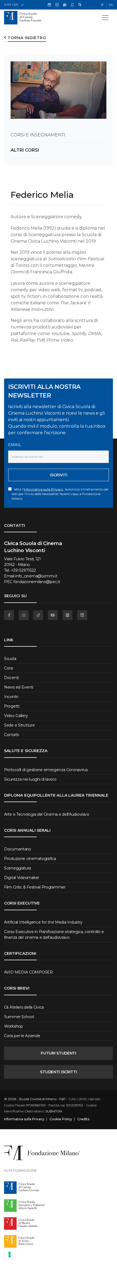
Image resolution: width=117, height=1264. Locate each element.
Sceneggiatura (17, 868)
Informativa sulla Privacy (43, 489)
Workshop (13, 1026)
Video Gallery (16, 715)
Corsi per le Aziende (22, 1035)
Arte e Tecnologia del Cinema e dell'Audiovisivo (46, 814)
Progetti (12, 706)
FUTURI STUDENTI (58, 1053)
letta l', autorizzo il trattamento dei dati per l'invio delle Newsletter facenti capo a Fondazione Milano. (60, 493)
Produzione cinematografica (30, 858)
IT (102, 5)
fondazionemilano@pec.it (36, 581)
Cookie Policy (61, 1119)
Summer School (19, 1016)
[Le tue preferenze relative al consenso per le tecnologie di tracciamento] (9, 1254)
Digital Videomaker (21, 877)
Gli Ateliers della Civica (24, 1007)
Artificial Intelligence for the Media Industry (43, 922)
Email (14, 444)
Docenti (11, 677)
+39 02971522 (23, 570)
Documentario (17, 849)
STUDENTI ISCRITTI (58, 1071)
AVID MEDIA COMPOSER (28, 972)
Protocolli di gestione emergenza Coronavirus (46, 769)
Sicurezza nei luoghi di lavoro (30, 779)
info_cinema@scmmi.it (36, 576)
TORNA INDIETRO (27, 37)
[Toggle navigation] (105, 17)
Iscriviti (58, 475)
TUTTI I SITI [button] (11, 4)
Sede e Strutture (19, 725)
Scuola (10, 658)
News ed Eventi (18, 687)
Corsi (8, 668)
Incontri (11, 696)
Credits (83, 1119)
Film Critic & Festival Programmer (35, 887)
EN (111, 5)
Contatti (11, 734)
